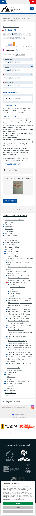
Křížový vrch (11, 372)
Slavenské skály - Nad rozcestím (20, 298)
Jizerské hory (10, 226)
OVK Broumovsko (9, 158)
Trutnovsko (11, 390)
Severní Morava (10, 245)
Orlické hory (11, 377)
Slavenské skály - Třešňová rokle (20, 303)
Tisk (31, 209)
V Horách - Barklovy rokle (17, 316)
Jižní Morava (9, 231)
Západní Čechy (10, 393)
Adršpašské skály (13, 251)
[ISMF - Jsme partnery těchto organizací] (11, 469)
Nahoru (25, 209)
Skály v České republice (15, 216)
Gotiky (12, 284)
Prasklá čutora (15, 294)
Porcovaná (7, 67)
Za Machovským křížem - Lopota (20, 357)
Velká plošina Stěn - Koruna (18, 343)
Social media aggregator (18, 417)
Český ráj (8, 224)
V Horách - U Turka (15, 327)
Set (18, 511)
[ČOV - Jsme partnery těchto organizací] (28, 468)
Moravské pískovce (12, 240)
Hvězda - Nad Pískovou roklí (18, 275)
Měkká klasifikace (8, 59)
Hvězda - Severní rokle (8, 20)
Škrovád (10, 386)
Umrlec (12, 296)
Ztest (7, 395)
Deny (18, 507)
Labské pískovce (11, 236)
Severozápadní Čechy (13, 247)
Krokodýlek (14, 291)
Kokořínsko (9, 233)
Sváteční (6, 74)
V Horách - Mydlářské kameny (19, 318)
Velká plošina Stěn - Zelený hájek (20, 354)
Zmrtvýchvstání (8, 82)
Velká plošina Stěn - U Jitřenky (19, 350)
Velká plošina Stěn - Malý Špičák (20, 348)
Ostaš (9, 379)
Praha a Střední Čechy (13, 242)
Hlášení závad (22, 158)
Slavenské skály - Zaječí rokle (19, 314)
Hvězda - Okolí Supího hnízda (19, 280)
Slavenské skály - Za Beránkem (19, 309)
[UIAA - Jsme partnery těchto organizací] (10, 455)
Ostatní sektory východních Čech (18, 381)
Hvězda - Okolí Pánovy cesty (18, 278)
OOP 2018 (26, 110)
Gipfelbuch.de (20, 55)
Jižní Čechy (9, 229)
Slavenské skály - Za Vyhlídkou (19, 312)
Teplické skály (12, 388)
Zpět (18, 209)
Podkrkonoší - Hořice (14, 384)
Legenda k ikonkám (13, 402)
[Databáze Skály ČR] (11, 9)
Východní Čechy (16, 18)
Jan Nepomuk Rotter (17, 287)
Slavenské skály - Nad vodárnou (20, 300)
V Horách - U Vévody (16, 330)
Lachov (9, 374)
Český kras (9, 222)
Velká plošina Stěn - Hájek (17, 341)
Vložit (9, 200)
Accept (18, 503)
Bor (8, 254)
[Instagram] (32, 407)
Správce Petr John (9, 160)
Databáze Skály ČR (7, 18)
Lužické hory (9, 238)
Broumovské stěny (26, 18)
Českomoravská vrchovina (14, 220)
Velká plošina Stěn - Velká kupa (19, 352)
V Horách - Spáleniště (16, 323)
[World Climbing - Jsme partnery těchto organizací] (24, 455)
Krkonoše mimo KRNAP (15, 370)
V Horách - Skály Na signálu (18, 321)
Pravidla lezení (22, 160)
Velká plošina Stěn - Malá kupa (19, 345)
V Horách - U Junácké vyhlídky (19, 325)
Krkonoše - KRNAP (13, 368)
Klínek (12, 289)
